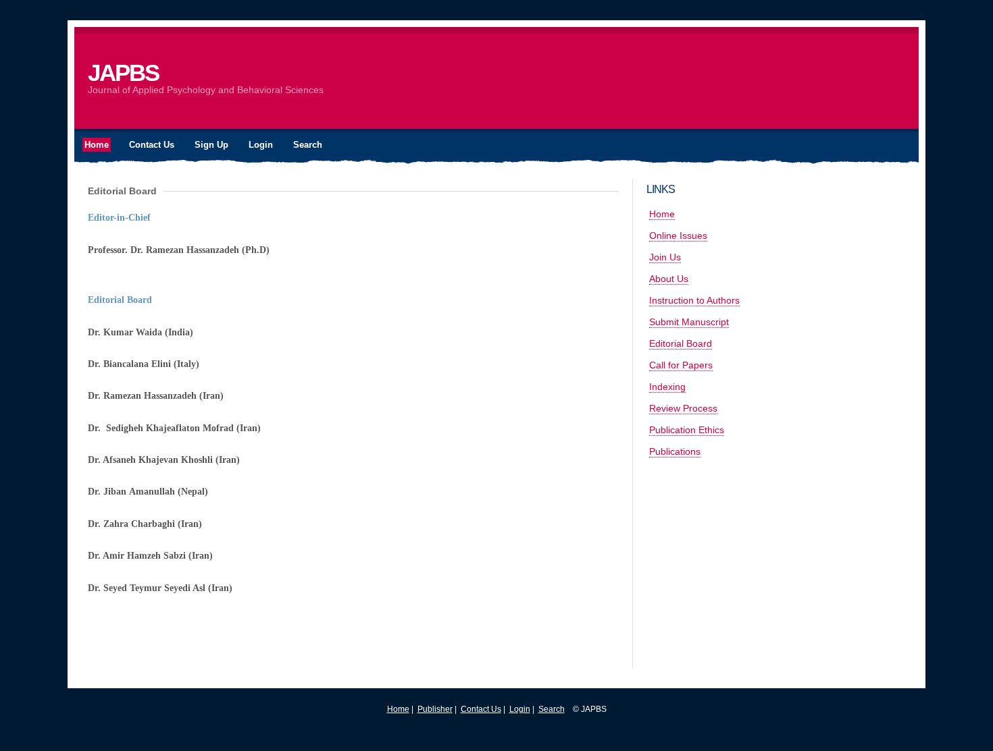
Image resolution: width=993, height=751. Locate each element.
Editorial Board (680, 343)
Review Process (683, 408)
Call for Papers (681, 365)
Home (662, 213)
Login (519, 709)
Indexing (667, 386)
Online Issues (678, 235)
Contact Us (481, 709)
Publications (675, 451)
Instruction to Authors (694, 300)
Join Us (665, 257)
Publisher (435, 709)
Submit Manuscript (689, 321)
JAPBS (123, 72)
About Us (668, 278)
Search (551, 709)
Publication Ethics (686, 429)
